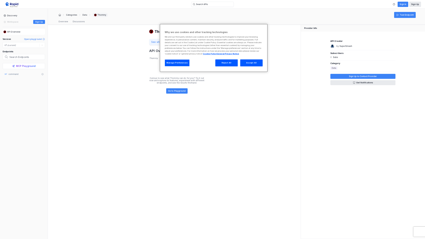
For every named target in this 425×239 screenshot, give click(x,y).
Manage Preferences (177, 63)
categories (71, 15)
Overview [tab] (63, 21)
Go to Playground (177, 91)
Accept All (251, 63)
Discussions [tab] (79, 21)
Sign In (403, 4)
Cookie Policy (209, 54)
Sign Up (415, 4)
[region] (214, 48)
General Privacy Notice (227, 54)
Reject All (226, 63)
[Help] (394, 4)
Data (85, 15)
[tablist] (71, 22)
